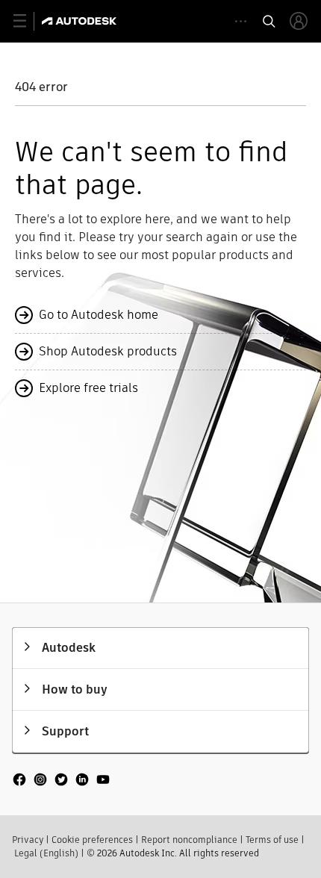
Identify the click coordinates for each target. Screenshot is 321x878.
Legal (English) (46, 853)
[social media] (61, 780)
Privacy (27, 839)
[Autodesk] (81, 21)
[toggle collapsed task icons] (241, 21)
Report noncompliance (189, 839)
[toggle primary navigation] (28, 21)
